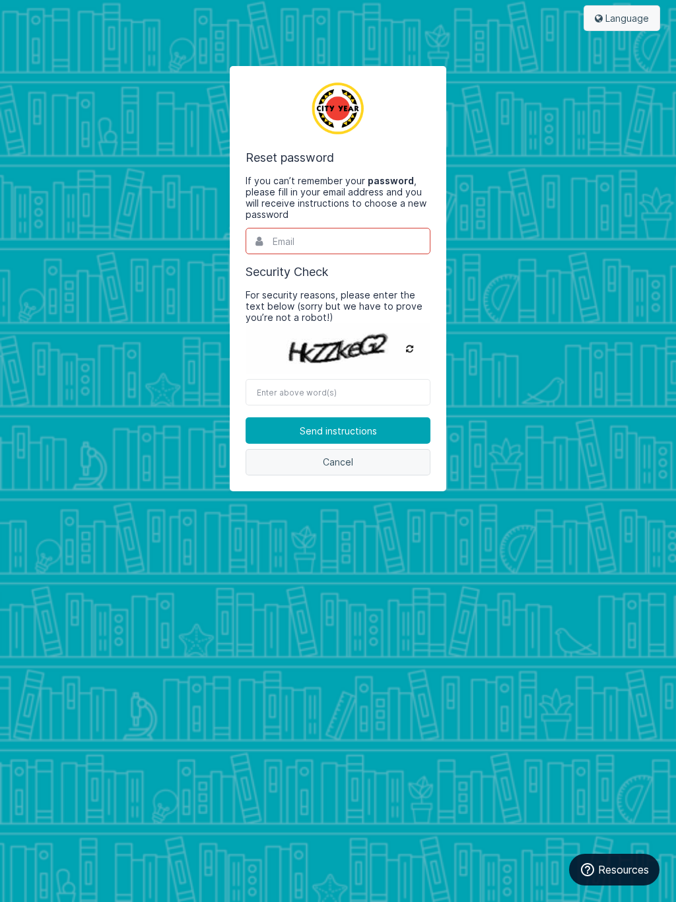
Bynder (338, 108)
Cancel (338, 462)
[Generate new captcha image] (409, 348)
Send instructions (338, 430)
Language (626, 18)
